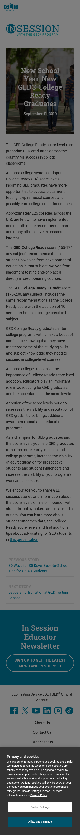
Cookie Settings (40, 807)
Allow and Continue (40, 821)
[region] (40, 791)
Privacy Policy (38, 795)
